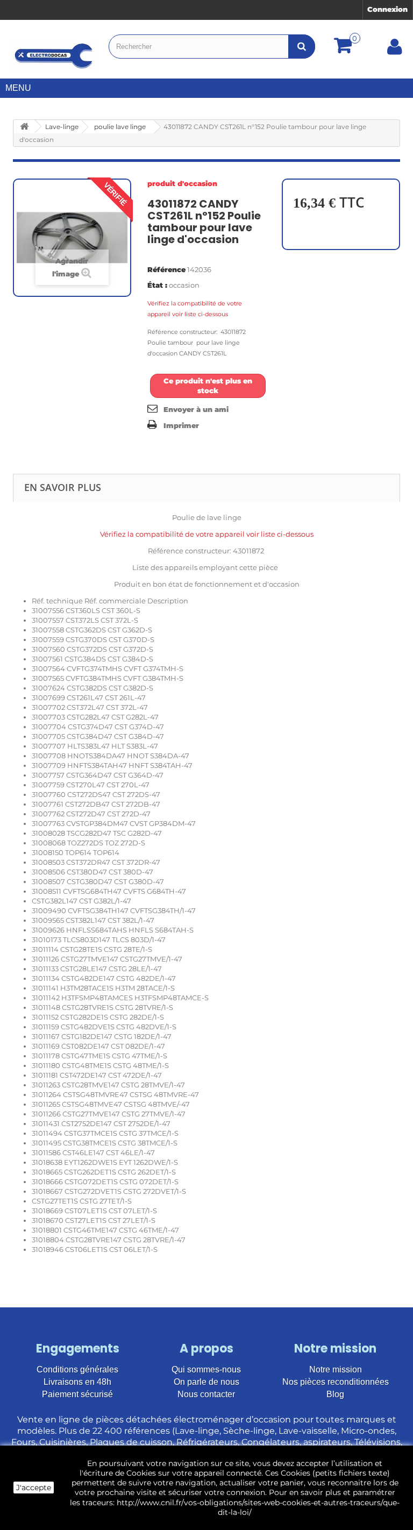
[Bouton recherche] (301, 46)
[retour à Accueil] (24, 126)
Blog (335, 1394)
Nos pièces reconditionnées (335, 1381)
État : (157, 285)
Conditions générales (77, 1369)
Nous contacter (206, 1394)
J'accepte (33, 1487)
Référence (166, 269)
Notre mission (335, 1369)
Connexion (387, 9)
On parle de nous (206, 1381)
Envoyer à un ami (196, 409)
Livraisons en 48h (77, 1381)
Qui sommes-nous (206, 1369)
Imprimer (181, 425)
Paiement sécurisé (77, 1394)
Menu (18, 87)
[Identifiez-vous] (394, 50)
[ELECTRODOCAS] (54, 55)
